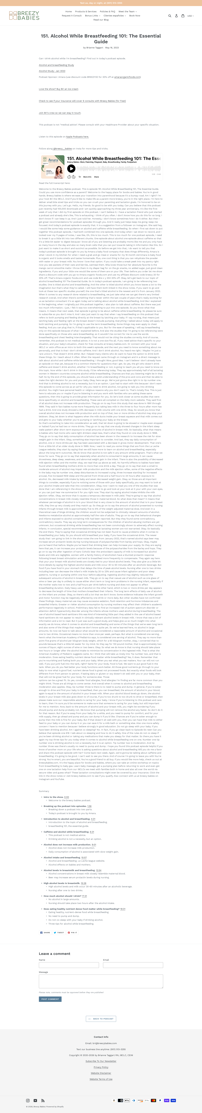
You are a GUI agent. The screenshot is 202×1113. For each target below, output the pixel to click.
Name (42, 960)
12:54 (98, 870)
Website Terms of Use (101, 1079)
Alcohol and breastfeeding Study (56, 65)
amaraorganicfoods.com (127, 77)
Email (106, 960)
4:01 (93, 819)
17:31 (84, 896)
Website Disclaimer (101, 1073)
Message (43, 972)
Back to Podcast (103, 1019)
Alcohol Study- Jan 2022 (52, 71)
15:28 (83, 883)
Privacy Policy (101, 1067)
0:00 (66, 797)
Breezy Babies (40, 1107)
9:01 (94, 844)
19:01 (122, 909)
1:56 (89, 806)
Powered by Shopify (55, 1107)
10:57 (84, 857)
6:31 (92, 832)
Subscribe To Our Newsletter (101, 1061)
